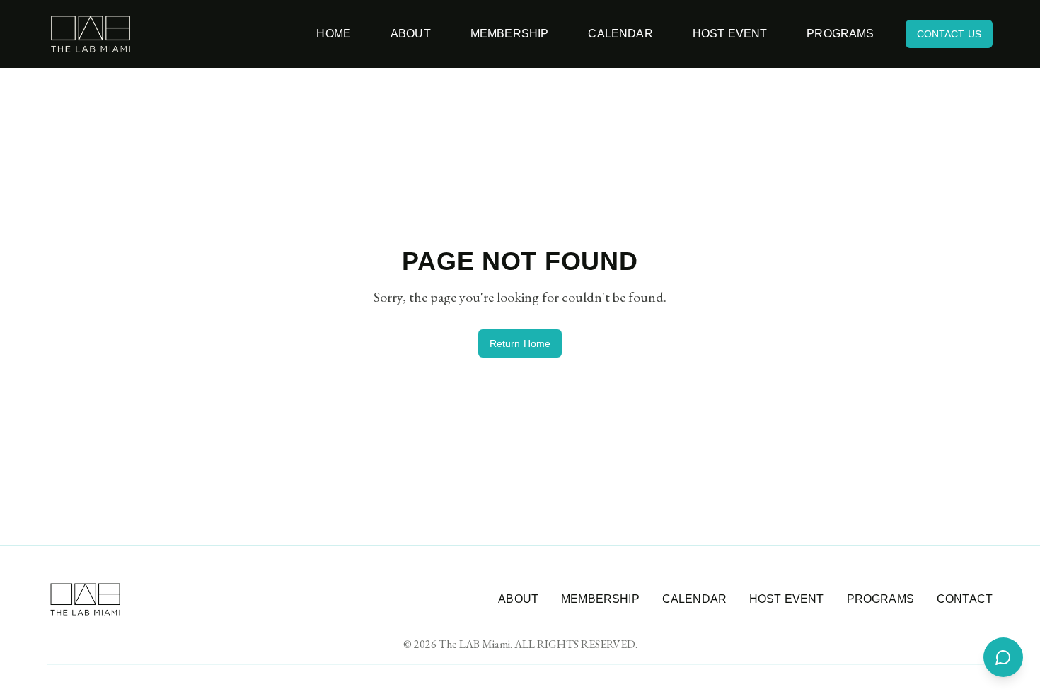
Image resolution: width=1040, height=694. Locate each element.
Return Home (520, 343)
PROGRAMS (880, 599)
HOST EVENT (786, 599)
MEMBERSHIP (600, 599)
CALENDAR (694, 599)
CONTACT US (949, 34)
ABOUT (518, 599)
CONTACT (965, 599)
